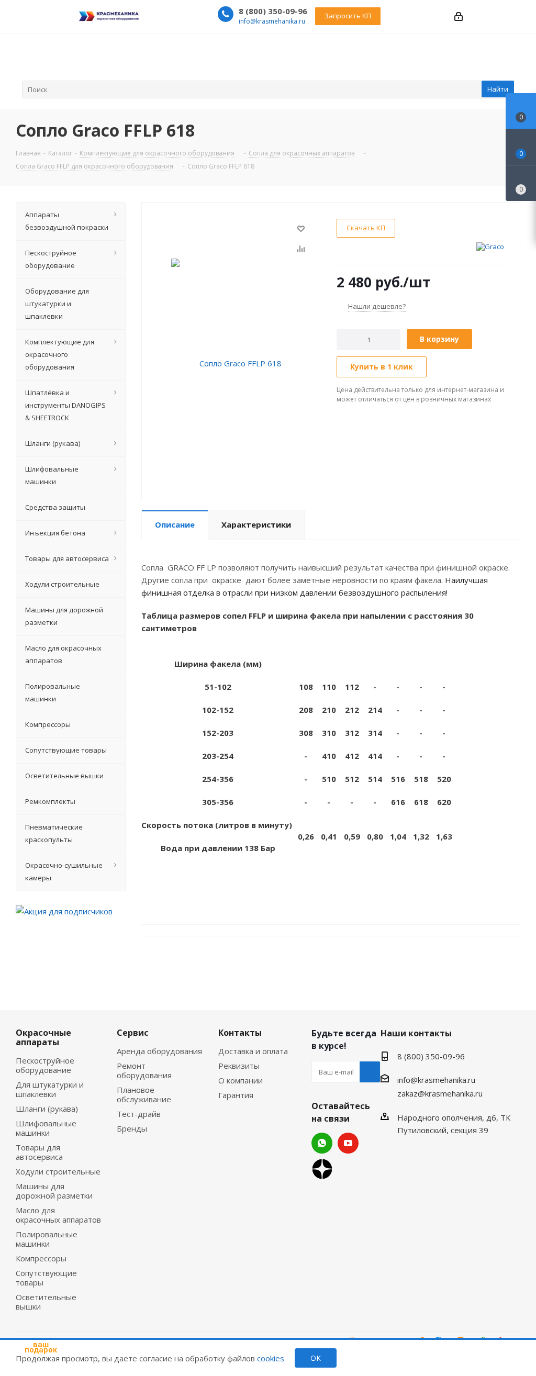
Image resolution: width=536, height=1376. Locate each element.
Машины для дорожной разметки (54, 1191)
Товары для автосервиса (39, 1152)
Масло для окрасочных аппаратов (58, 1215)
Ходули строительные (58, 1171)
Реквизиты (239, 1065)
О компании (240, 1080)
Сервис (133, 1032)
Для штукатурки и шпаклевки (50, 1089)
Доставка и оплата (253, 1051)
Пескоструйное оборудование (45, 1065)
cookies (270, 1358)
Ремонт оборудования (144, 1070)
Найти (497, 89)
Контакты (240, 1032)
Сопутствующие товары (46, 1278)
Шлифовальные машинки (46, 1128)
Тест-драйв (139, 1114)
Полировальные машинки (46, 1239)
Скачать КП (366, 227)
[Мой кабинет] (458, 16)
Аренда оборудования (159, 1051)
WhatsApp (321, 1143)
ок (315, 1358)
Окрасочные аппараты (43, 1037)
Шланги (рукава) (47, 1108)
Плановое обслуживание (144, 1094)
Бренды (132, 1128)
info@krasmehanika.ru (272, 21)
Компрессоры (41, 1258)
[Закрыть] (68, 1305)
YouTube (348, 1143)
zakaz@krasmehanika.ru (440, 1093)
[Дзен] (322, 1169)
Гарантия (235, 1095)
